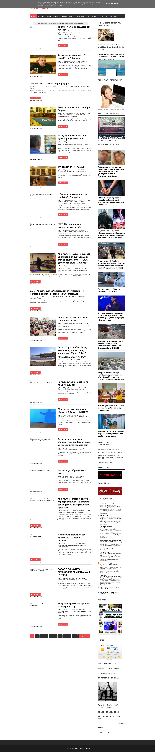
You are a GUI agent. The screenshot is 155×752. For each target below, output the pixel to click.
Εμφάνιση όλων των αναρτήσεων (74, 23)
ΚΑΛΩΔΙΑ (65, 546)
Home (34, 16)
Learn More (109, 4)
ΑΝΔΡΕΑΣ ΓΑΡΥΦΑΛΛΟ (84, 200)
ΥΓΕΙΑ (88, 16)
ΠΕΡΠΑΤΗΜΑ (79, 325)
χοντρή (59, 271)
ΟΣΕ (75, 325)
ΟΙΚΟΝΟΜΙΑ (80, 16)
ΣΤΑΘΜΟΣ (85, 325)
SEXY (115, 16)
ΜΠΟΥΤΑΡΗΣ (61, 612)
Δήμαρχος (70, 270)
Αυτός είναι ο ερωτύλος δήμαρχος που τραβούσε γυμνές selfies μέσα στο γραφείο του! (74, 442)
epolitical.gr (103, 575)
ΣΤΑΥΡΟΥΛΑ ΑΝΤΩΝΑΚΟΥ (82, 171)
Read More (63, 46)
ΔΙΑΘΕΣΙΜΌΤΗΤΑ (68, 449)
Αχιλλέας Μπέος (84, 268)
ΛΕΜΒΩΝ (60, 581)
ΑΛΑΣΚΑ (82, 476)
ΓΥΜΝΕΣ (86, 448)
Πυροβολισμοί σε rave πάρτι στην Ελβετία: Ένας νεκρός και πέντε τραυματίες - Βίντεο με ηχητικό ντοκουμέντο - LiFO (111, 543)
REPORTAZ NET (41, 8)
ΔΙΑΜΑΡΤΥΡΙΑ (66, 171)
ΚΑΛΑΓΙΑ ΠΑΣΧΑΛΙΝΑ (78, 201)
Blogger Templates (85, 748)
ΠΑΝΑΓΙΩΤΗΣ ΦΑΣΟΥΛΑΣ (74, 146)
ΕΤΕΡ (70, 233)
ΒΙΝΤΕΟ (75, 416)
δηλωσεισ (60, 512)
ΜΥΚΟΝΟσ (81, 512)
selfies (81, 449)
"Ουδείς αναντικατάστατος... (59, 86)
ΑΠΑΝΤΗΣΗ (83, 543)
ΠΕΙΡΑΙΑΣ (48, 16)
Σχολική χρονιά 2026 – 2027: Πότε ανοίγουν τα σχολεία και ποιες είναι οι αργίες (111, 408)
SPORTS (94, 16)
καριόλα (84, 270)
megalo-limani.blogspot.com (108, 563)
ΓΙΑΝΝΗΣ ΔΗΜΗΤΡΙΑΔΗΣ (71, 358)
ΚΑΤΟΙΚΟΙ (72, 171)
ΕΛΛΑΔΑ (41, 16)
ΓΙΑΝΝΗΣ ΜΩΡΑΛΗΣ (82, 61)
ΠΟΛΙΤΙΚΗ (72, 16)
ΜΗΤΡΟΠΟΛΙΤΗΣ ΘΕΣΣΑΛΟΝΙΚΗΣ (81, 611)
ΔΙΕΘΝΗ (64, 16)
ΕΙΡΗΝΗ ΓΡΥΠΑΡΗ (73, 512)
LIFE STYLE (109, 16)
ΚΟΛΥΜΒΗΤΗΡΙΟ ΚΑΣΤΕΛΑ (64, 203)
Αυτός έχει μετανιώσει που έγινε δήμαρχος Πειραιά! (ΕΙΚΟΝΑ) (72, 138)
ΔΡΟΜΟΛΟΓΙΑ (83, 579)
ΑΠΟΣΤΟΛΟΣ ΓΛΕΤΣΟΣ (70, 545)
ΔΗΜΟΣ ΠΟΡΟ (75, 579)
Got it (116, 4)
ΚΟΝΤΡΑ (71, 611)
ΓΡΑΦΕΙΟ (81, 448)
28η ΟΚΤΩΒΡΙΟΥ (55, 297)
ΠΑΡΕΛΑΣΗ (33, 298)
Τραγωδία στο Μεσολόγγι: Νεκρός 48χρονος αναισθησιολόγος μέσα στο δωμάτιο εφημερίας (111, 434)
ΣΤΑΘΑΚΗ (73, 116)
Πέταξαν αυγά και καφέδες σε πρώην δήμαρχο (73, 389)
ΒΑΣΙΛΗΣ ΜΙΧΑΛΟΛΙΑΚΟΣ (72, 86)
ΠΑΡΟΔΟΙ (67, 116)
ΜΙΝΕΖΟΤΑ (69, 478)
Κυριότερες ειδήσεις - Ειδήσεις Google (110, 540)
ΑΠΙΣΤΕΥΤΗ (61, 545)
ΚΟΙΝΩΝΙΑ (56, 16)
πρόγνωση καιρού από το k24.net (110, 659)
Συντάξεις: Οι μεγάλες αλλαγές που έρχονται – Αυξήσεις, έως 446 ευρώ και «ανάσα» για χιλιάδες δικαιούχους (110, 508)
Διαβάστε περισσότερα (36, 48)
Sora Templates (75, 748)
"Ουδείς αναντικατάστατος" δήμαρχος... (50, 83)
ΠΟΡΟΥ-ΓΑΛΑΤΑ (77, 359)
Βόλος (59, 270)
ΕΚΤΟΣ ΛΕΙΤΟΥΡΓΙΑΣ (67, 359)
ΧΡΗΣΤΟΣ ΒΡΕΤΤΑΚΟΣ (63, 326)
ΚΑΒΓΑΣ (66, 611)
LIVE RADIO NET (104, 552)
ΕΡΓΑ (69, 34)
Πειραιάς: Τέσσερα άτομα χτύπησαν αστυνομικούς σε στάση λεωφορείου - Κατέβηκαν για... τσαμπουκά (108, 529)
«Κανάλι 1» (83, 230)
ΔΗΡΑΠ (74, 231)
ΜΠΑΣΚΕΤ (64, 146)
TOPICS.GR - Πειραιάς (106, 526)
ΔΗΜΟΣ (66, 34)
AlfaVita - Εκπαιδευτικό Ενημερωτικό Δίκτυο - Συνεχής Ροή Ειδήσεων (110, 504)
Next (74, 636)
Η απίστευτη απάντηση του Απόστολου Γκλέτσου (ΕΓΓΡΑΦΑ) (71, 537)
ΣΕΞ (87, 270)
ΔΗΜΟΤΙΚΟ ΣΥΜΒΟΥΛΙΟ (68, 115)
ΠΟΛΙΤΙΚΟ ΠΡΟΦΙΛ (77, 62)
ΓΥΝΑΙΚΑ (101, 16)
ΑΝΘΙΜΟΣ (82, 609)
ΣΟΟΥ (73, 34)
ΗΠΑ (65, 478)
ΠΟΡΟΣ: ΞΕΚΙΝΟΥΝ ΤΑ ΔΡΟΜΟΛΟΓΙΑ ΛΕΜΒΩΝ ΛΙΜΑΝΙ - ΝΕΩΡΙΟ (74, 572)
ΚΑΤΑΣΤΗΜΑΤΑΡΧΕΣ (80, 115)
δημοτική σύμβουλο (77, 270)
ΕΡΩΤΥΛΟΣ (76, 449)
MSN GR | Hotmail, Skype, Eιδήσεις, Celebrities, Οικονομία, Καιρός (109, 593)
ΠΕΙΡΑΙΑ (38, 298)
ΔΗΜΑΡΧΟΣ (61, 34)
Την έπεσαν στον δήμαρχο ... (72, 167)
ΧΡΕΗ (77, 116)
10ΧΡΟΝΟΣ (81, 510)
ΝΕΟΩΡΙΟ (65, 581)
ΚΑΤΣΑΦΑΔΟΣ (61, 116)
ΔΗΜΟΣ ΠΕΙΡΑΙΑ (68, 62)
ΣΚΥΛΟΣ (75, 478)
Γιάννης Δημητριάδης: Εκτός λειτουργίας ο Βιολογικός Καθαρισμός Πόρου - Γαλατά (72, 350)
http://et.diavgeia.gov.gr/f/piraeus (108, 673)
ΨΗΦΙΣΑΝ (79, 478)
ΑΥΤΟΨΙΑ (82, 33)
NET (61, 33)
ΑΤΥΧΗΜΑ (87, 510)
